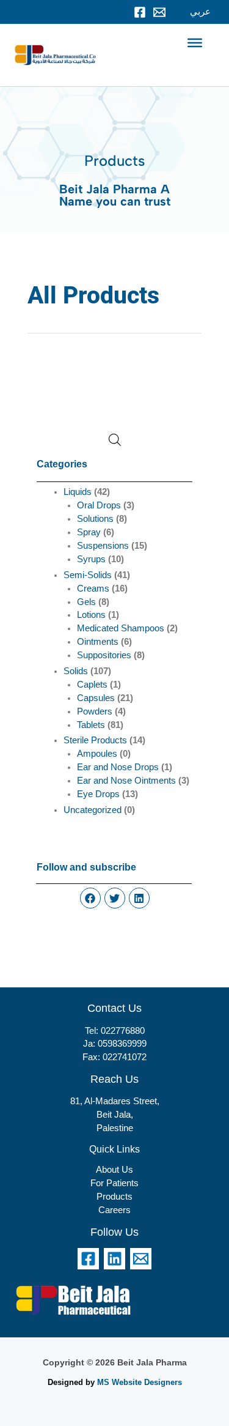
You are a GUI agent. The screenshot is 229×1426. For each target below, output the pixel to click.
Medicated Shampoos (120, 628)
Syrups (91, 559)
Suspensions (103, 546)
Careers (114, 1210)
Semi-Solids (88, 575)
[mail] (159, 12)
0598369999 (122, 1044)
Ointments (97, 642)
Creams (93, 588)
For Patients (114, 1183)
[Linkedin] (114, 1258)
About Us (114, 1170)
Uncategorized (93, 810)
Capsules (96, 698)
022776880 (123, 1031)
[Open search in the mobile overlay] (115, 440)
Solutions (95, 519)
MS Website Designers (139, 1382)
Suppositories (104, 655)
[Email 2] (140, 1258)
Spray (89, 532)
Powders (94, 711)
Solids (76, 671)
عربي (200, 12)
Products (114, 1196)
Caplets (92, 684)
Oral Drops (99, 505)
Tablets (91, 725)
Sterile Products (95, 740)
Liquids (78, 492)
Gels (86, 602)
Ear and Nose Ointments (126, 780)
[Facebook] (140, 12)
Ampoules (97, 754)
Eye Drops (98, 794)
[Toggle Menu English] (194, 43)
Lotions (91, 615)
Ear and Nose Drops (118, 767)
